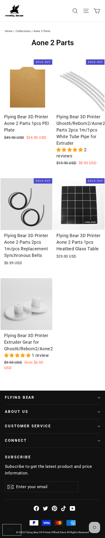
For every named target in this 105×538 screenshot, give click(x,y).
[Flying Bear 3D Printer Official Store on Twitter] (45, 508)
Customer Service (28, 426)
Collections (23, 31)
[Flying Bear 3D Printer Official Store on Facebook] (36, 508)
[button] (70, 149)
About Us (16, 411)
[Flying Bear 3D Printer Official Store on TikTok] (63, 508)
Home (9, 31)
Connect (16, 440)
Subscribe (18, 457)
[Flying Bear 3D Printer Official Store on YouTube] (72, 508)
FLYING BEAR (20, 397)
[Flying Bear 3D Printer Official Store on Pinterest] (54, 508)
